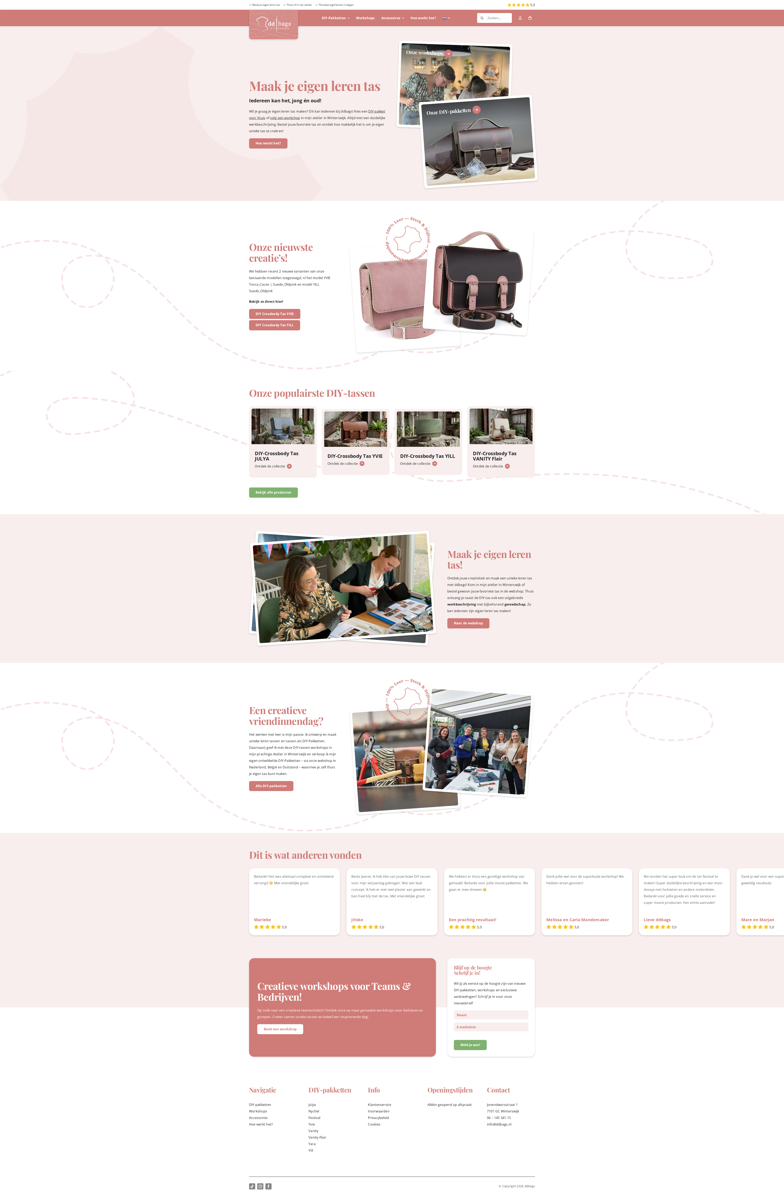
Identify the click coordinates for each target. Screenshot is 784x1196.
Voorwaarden (379, 1111)
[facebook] (268, 1186)
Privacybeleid (378, 1118)
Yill (310, 1150)
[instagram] (260, 1186)
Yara (312, 1144)
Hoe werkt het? (261, 1124)
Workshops (258, 1111)
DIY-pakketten (260, 1104)
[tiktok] (252, 1186)
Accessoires (258, 1118)
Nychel (313, 1111)
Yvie (311, 1124)
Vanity (313, 1131)
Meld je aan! (470, 1045)
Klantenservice (379, 1104)
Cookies (374, 1124)
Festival (314, 1118)
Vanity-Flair (317, 1137)
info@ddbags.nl (499, 1124)
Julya (312, 1104)
